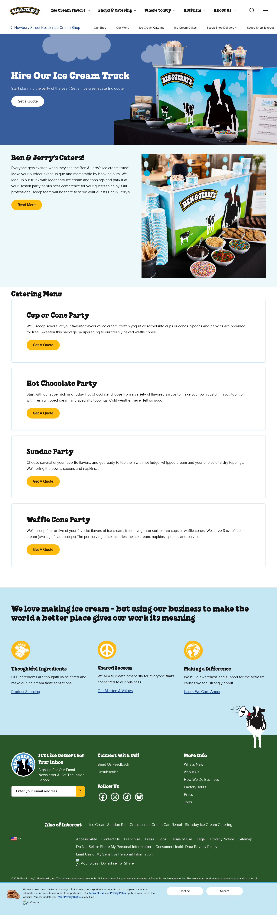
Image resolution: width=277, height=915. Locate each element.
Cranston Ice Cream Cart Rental (156, 825)
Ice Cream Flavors (68, 10)
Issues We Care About (202, 692)
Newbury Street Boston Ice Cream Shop (47, 27)
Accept (224, 891)
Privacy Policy (118, 893)
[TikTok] (127, 797)
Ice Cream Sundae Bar (108, 825)
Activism (192, 10)
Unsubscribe (108, 772)
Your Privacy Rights (69, 897)
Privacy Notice (222, 839)
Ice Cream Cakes (185, 28)
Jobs (188, 802)
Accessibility (86, 839)
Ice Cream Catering (152, 28)
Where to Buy (158, 10)
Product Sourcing (25, 692)
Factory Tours (195, 787)
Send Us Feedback (113, 764)
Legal (201, 839)
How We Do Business (201, 779)
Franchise (132, 839)
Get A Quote (43, 345)
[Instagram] (115, 797)
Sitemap (245, 839)
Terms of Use (181, 839)
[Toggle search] (252, 10)
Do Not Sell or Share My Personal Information (113, 847)
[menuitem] (69, 10)
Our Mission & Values (115, 691)
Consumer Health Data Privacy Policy (186, 847)
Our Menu (122, 28)
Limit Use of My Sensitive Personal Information (114, 854)
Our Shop (100, 28)
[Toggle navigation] (265, 10)
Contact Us (110, 839)
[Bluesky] (139, 797)
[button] (16, 839)
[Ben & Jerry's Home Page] (25, 11)
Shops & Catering (115, 10)
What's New (193, 764)
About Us (222, 10)
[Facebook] (103, 797)
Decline (185, 891)
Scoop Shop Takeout (260, 28)
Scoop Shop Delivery (220, 28)
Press (188, 794)
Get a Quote (28, 101)
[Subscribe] (80, 791)
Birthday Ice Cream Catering (208, 825)
